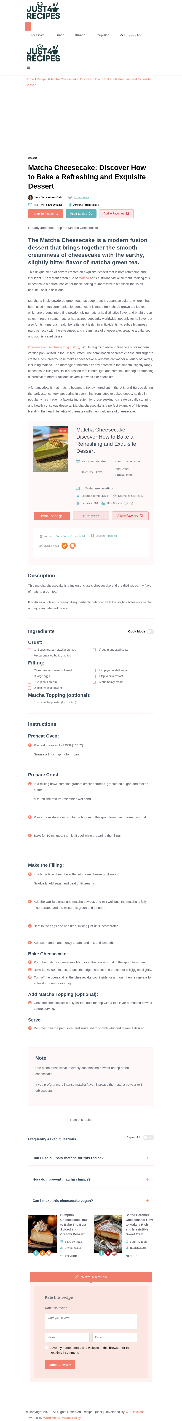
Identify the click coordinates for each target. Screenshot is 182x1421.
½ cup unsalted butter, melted (52, 655)
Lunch (59, 35)
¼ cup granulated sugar (114, 649)
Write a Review (94, 1277)
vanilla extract (111, 676)
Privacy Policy (71, 1418)
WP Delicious (134, 1412)
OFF (150, 1137)
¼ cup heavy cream (111, 681)
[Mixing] (64, 546)
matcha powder (48, 687)
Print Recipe (78, 214)
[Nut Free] (72, 546)
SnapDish (102, 35)
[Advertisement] (91, 117)
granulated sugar (113, 670)
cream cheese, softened (53, 670)
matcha (84, 278)
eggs (42, 676)
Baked (62, 430)
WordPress (51, 1418)
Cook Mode (136, 631)
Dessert (32, 157)
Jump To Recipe (43, 214)
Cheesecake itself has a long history (53, 347)
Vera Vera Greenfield (48, 197)
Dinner (80, 35)
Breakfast (38, 35)
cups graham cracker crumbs (55, 649)
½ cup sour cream (45, 681)
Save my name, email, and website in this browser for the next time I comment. (89, 1350)
